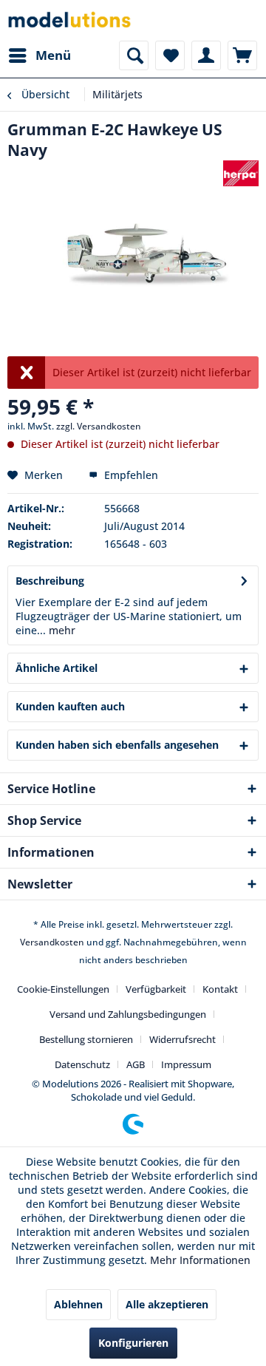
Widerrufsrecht (182, 1039)
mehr (60, 630)
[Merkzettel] (170, 55)
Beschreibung (50, 581)
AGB (135, 1064)
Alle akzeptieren (167, 1304)
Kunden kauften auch (70, 706)
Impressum (186, 1064)
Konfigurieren (133, 1343)
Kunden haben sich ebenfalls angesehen (117, 745)
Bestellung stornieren (86, 1039)
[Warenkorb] (242, 55)
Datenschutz (82, 1064)
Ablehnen (78, 1304)
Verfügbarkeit (156, 989)
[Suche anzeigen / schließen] (134, 55)
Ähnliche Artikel (57, 668)
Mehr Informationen (200, 1260)
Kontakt (220, 989)
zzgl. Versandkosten (98, 426)
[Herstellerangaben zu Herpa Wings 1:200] (241, 173)
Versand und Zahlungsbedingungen (128, 1014)
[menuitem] (39, 55)
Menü (53, 55)
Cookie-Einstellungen (63, 989)
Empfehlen (129, 475)
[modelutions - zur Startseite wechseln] (70, 20)
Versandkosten (52, 942)
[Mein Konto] (206, 55)
